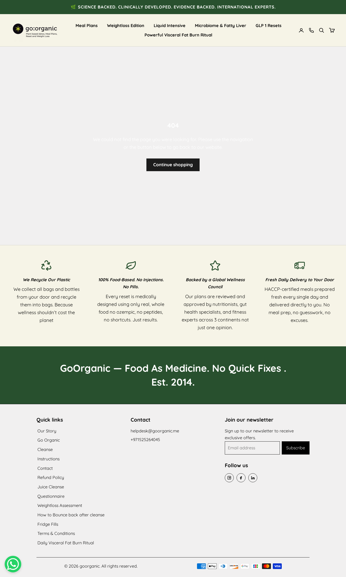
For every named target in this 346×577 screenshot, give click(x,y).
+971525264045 (145, 439)
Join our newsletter (249, 419)
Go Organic (48, 440)
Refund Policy (50, 477)
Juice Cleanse (50, 487)
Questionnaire (50, 496)
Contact (45, 468)
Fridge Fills (47, 524)
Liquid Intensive (169, 25)
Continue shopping (173, 164)
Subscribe (295, 448)
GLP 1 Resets (269, 25)
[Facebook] (241, 477)
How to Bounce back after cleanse (71, 515)
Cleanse (45, 449)
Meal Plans (87, 25)
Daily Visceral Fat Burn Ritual (65, 542)
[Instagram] (229, 477)
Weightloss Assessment (59, 505)
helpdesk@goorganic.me (155, 431)
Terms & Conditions (56, 533)
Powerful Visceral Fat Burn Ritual (178, 35)
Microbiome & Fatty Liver (220, 25)
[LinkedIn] (252, 477)
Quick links (49, 419)
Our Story (46, 431)
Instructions (48, 459)
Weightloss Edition (125, 25)
